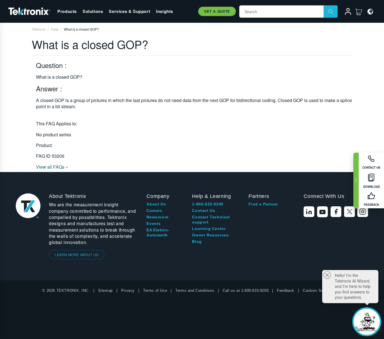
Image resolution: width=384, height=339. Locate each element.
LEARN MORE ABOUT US (76, 254)
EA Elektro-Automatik (158, 232)
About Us (156, 204)
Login (345, 12)
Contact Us (203, 210)
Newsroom (157, 217)
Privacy (128, 290)
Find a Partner (263, 204)
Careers (154, 210)
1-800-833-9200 (207, 204)
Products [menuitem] (67, 11)
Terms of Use (155, 290)
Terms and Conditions (194, 290)
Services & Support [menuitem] (129, 11)
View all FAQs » (52, 167)
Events (153, 223)
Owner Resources (210, 235)
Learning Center (208, 228)
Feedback (285, 290)
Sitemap (105, 290)
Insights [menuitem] (164, 11)
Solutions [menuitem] (93, 11)
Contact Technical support (211, 219)
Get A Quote (217, 11)
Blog (197, 241)
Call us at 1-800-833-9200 (245, 290)
